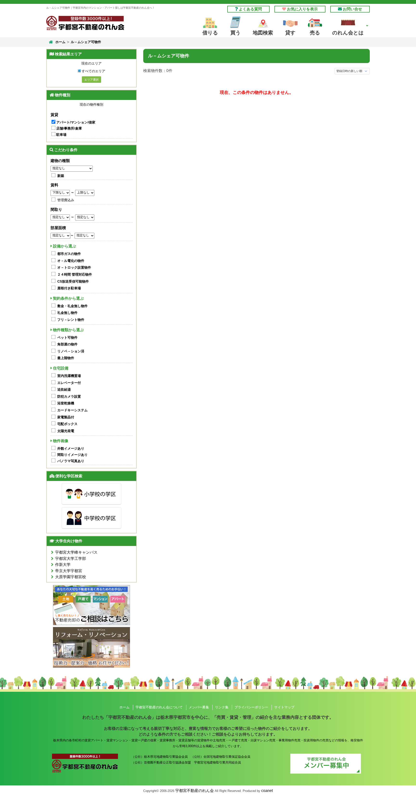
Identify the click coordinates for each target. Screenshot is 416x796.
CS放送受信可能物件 (73, 281)
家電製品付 (65, 417)
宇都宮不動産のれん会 (194, 791)
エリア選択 (91, 79)
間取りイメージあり (72, 455)
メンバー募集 (199, 707)
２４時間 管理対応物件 (74, 274)
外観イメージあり (70, 448)
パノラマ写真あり (70, 461)
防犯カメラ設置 (69, 396)
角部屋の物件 (67, 344)
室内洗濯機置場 (69, 376)
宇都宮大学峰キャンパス (76, 552)
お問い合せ (352, 9)
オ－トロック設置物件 (74, 267)
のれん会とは (348, 32)
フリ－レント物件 (70, 320)
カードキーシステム (72, 410)
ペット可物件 (67, 337)
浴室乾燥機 (65, 403)
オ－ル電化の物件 (70, 261)
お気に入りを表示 (302, 9)
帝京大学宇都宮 (68, 571)
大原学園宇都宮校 (70, 577)
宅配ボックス (67, 424)
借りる (210, 32)
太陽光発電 (65, 431)
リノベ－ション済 (70, 351)
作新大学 (63, 565)
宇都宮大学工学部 (70, 559)
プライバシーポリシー (251, 707)
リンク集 (221, 707)
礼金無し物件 (67, 313)
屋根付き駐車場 (69, 288)
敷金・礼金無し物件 (72, 306)
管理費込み (65, 200)
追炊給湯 (64, 389)
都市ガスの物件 (69, 254)
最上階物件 (65, 358)
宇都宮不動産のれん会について (159, 707)
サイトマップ (284, 707)
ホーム (60, 42)
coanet (267, 791)
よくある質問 (250, 9)
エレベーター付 (69, 383)
